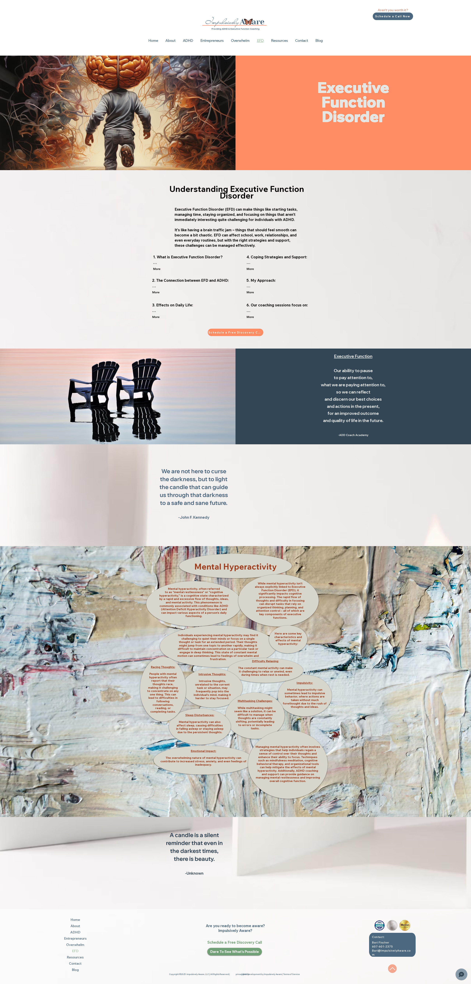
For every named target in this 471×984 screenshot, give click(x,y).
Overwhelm (75, 945)
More (156, 269)
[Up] (392, 968)
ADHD (75, 932)
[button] (170, 40)
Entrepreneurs (75, 938)
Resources (75, 957)
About (75, 926)
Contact (75, 963)
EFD (75, 951)
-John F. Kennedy (193, 517)
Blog (75, 970)
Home (75, 920)
